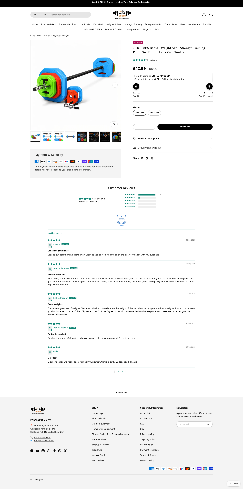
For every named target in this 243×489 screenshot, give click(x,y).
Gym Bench (194, 24)
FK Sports (39, 480)
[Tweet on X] (141, 158)
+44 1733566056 (42, 437)
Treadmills (97, 449)
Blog (142, 428)
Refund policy (147, 460)
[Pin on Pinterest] (152, 158)
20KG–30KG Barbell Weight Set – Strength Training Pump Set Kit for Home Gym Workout (53, 36)
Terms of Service (148, 455)
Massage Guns (132, 29)
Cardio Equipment (101, 423)
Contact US (146, 418)
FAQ (157, 29)
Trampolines (171, 24)
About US (145, 413)
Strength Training (133, 24)
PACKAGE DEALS (93, 29)
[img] (54, 240)
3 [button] (122, 371)
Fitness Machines (67, 24)
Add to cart (185, 126)
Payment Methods (149, 449)
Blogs (145, 29)
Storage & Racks (153, 24)
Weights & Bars (113, 24)
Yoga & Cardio (99, 455)
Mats (182, 24)
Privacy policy (147, 434)
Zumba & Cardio (113, 29)
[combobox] (60, 15)
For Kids (207, 24)
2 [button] (118, 371)
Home (35, 24)
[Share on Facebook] (146, 158)
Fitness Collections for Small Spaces (110, 434)
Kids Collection (99, 418)
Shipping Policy (148, 439)
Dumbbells (84, 24)
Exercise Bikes (48, 24)
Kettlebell (98, 24)
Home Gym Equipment (103, 428)
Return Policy (146, 444)
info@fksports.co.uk (44, 440)
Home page (98, 413)
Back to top (121, 392)
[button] (211, 14)
